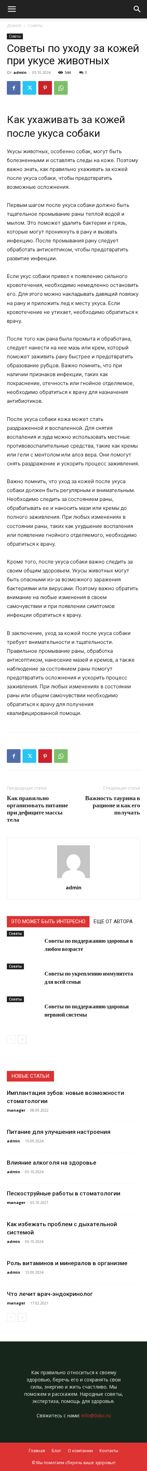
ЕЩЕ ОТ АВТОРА (113, 921)
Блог (56, 1451)
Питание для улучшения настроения (58, 1131)
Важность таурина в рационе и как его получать (112, 805)
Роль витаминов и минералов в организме (67, 1263)
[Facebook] (14, 88)
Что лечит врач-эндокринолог (50, 1293)
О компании (80, 1451)
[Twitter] (29, 88)
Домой (14, 25)
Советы (35, 25)
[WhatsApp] (61, 88)
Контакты (108, 1451)
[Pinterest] (45, 88)
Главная (37, 1451)
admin (20, 72)
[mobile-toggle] (12, 9)
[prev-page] (11, 1039)
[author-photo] (73, 878)
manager (16, 1110)
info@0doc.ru (96, 1415)
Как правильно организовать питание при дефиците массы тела (37, 808)
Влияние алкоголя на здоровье (51, 1162)
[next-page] (22, 1039)
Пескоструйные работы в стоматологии (63, 1193)
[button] (137, 9)
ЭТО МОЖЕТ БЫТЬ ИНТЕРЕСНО (48, 921)
